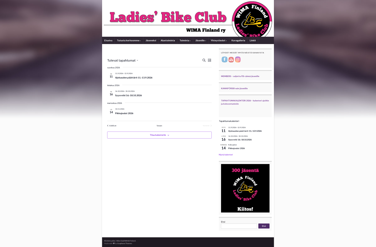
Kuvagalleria (238, 40)
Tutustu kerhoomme (128, 40)
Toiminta (184, 40)
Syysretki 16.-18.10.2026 (128, 95)
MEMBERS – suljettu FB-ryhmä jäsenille (240, 76)
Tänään (159, 126)
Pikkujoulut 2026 (124, 113)
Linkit (253, 40)
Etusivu (108, 40)
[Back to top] (369, 240)
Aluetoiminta (168, 40)
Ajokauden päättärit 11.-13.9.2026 (133, 77)
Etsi (223, 221)
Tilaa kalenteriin (158, 135)
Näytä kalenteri (226, 154)
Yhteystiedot (218, 40)
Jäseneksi (151, 40)
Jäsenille (200, 40)
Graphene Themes (124, 243)
